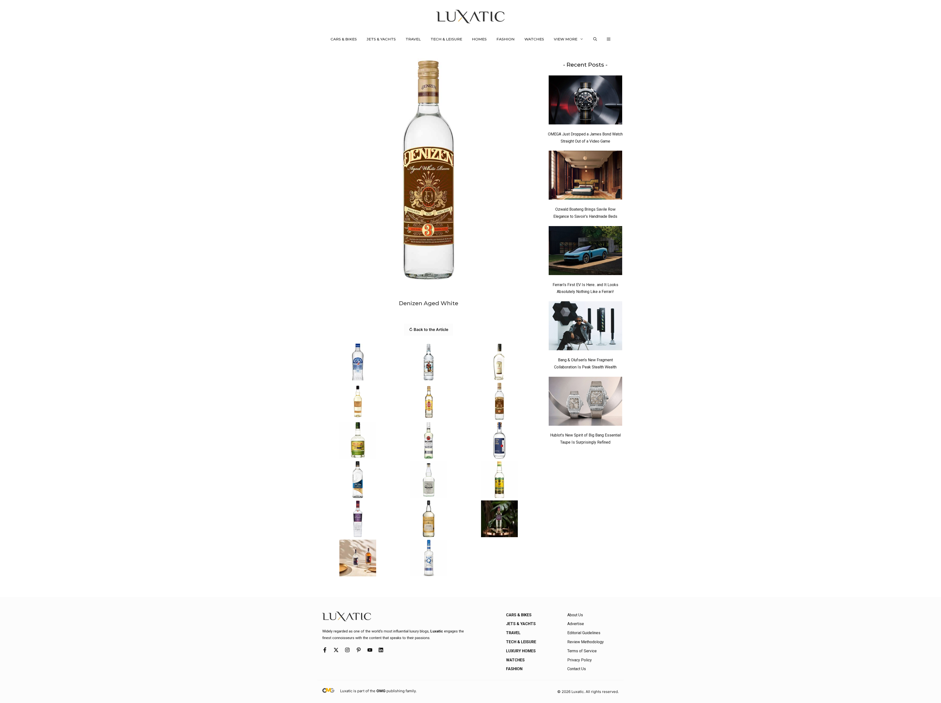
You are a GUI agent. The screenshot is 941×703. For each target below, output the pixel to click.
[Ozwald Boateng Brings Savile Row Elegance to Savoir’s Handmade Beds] (585, 176)
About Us (575, 615)
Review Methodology (585, 642)
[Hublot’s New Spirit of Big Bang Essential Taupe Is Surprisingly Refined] (585, 402)
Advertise (575, 623)
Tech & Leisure (446, 39)
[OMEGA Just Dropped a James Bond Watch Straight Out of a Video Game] (585, 101)
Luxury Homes (521, 651)
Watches (534, 39)
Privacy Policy (579, 660)
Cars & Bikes (344, 39)
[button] (595, 39)
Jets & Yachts (381, 39)
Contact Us (576, 669)
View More (565, 39)
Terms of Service (582, 651)
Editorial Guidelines (583, 632)
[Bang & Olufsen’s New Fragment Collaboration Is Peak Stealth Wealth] (585, 327)
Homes (479, 39)
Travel (413, 39)
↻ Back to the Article (428, 329)
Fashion (505, 39)
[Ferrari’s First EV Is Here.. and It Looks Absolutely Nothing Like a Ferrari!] (585, 252)
